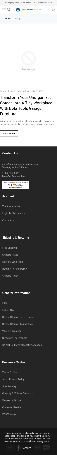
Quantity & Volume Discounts (18, 393)
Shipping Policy (10, 276)
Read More (9, 133)
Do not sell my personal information (22, 345)
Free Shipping (9, 248)
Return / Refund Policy (14, 269)
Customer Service (11, 407)
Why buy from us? (12, 331)
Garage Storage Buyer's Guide (18, 317)
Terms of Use (9, 372)
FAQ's (5, 303)
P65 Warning (9, 414)
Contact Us (8, 220)
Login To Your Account (14, 213)
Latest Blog (8, 310)
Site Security (9, 386)
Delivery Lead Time (12, 262)
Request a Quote (11, 400)
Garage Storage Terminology (17, 324)
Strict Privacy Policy (13, 379)
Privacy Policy (43, 441)
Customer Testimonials (14, 338)
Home (7, 18)
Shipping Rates (10, 255)
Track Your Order (11, 206)
